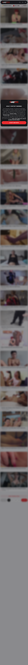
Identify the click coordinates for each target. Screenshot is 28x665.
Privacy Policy (13, 113)
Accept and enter (14, 122)
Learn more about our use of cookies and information (17, 119)
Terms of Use (6, 114)
